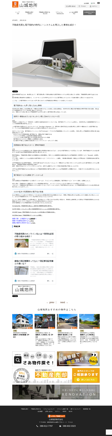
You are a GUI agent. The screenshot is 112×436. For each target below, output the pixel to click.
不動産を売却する (44, 12)
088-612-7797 (46, 426)
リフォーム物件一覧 (62, 409)
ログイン (94, 6)
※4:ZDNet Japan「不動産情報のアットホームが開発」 (27, 215)
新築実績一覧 (86, 409)
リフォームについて (48, 409)
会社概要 (86, 3)
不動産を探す (29, 12)
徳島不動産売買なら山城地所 (28, 5)
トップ (17, 12)
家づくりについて (75, 409)
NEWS (64, 411)
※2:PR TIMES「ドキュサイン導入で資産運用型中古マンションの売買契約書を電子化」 (36, 209)
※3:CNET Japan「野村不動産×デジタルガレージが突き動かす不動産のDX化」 (34, 212)
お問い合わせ (71, 6)
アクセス (83, 6)
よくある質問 (73, 12)
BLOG (70, 411)
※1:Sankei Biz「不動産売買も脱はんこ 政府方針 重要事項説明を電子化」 (32, 206)
